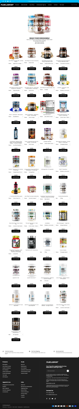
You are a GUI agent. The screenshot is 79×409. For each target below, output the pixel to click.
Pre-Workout (5, 369)
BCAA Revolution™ (47, 114)
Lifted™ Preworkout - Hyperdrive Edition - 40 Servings (31, 115)
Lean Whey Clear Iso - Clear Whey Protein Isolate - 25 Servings (32, 88)
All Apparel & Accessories (8, 384)
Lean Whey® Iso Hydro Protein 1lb (31, 60)
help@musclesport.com (52, 394)
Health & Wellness (7, 368)
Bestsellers (5, 364)
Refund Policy (50, 376)
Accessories (5, 391)
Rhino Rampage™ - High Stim (63, 223)
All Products (5, 377)
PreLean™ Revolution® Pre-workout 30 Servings (16, 169)
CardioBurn (47, 223)
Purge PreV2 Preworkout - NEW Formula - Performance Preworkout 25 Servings (16, 251)
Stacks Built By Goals (25, 371)
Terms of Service (25, 391)
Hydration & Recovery (26, 369)
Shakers (4, 386)
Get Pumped (24, 368)
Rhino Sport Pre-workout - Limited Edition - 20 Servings (63, 142)
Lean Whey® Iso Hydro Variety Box (32, 196)
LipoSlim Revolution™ (31, 277)
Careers (23, 397)
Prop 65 (22, 395)
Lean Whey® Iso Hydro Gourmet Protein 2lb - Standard (15, 88)
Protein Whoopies (6, 373)
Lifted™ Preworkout (63, 169)
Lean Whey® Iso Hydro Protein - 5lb (47, 87)
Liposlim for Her (16, 277)
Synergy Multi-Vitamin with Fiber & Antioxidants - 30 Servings (31, 169)
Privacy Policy (24, 393)
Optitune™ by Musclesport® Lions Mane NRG (16, 305)
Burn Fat (23, 364)
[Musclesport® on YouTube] (52, 398)
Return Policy (24, 390)
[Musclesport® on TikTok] (55, 398)
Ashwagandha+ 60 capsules (47, 169)
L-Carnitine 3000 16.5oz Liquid (16, 196)
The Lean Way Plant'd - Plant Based (32, 223)
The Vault (5, 375)
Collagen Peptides (47, 141)
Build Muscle (23, 366)
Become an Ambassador (26, 386)
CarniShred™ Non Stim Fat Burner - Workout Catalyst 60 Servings (47, 196)
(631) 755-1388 (51, 392)
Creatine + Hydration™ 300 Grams (63, 88)
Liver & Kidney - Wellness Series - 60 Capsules (63, 278)
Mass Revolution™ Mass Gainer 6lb (16, 223)
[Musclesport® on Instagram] (49, 398)
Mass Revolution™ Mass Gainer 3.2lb (63, 305)
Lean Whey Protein (7, 366)
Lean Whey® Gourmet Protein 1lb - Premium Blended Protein (63, 61)
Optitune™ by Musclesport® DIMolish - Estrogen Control (47, 305)
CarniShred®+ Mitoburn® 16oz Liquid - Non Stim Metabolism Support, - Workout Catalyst (16, 142)
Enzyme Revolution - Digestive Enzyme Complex (47, 278)
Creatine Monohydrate (63, 196)
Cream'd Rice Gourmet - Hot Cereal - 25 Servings (63, 115)
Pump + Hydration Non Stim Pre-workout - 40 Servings (31, 142)
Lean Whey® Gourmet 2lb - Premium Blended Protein (47, 61)
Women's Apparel (7, 390)
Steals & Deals (24, 373)
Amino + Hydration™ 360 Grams (16, 114)
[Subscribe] (68, 371)
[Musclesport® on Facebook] (46, 398)
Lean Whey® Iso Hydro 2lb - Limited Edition (16, 61)
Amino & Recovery (7, 371)
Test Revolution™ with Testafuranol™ (16, 332)
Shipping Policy (24, 388)
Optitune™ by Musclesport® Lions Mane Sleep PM (32, 305)
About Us (23, 384)
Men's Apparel (6, 388)
